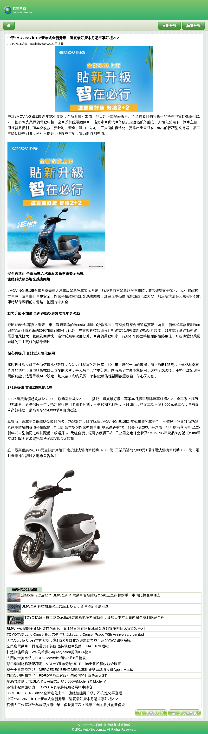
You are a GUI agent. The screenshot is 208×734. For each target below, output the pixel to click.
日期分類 (169, 26)
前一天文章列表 (151, 713)
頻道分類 (193, 26)
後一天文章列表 (184, 713)
